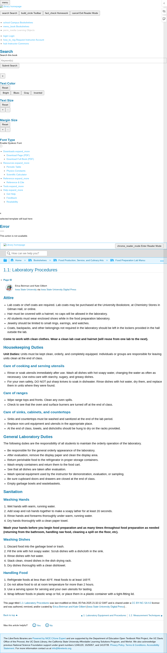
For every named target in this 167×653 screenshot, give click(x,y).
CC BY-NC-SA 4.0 (141, 602)
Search (9, 253)
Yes (39, 625)
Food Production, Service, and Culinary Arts (81, 260)
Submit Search (9, 65)
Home (18, 260)
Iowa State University (26, 289)
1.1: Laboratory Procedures (34, 602)
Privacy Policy (117, 645)
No (51, 625)
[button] (12, 198)
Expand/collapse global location (162, 260)
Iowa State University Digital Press (58, 289)
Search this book (8, 55)
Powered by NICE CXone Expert (49, 638)
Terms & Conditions (136, 645)
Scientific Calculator (17, 174)
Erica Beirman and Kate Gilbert (69, 606)
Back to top (9, 615)
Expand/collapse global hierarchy (7, 260)
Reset (5, 87)
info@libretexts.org (61, 648)
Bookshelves (40, 260)
